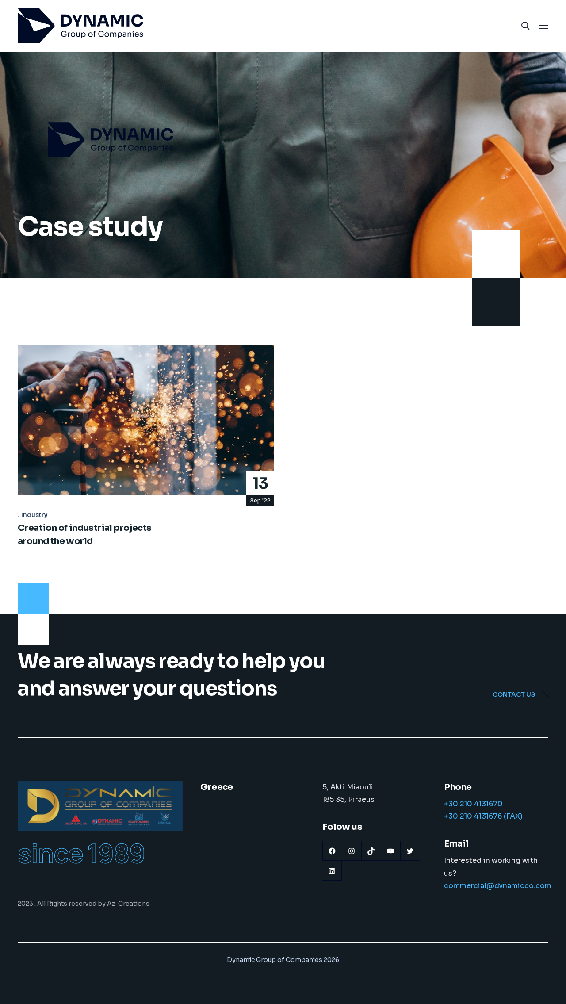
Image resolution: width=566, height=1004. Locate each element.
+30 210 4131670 (473, 804)
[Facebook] (332, 850)
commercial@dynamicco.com (497, 885)
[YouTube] (390, 850)
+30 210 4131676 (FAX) (483, 816)
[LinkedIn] (331, 870)
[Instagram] (351, 850)
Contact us (514, 694)
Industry (34, 515)
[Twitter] (410, 850)
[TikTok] (371, 850)
